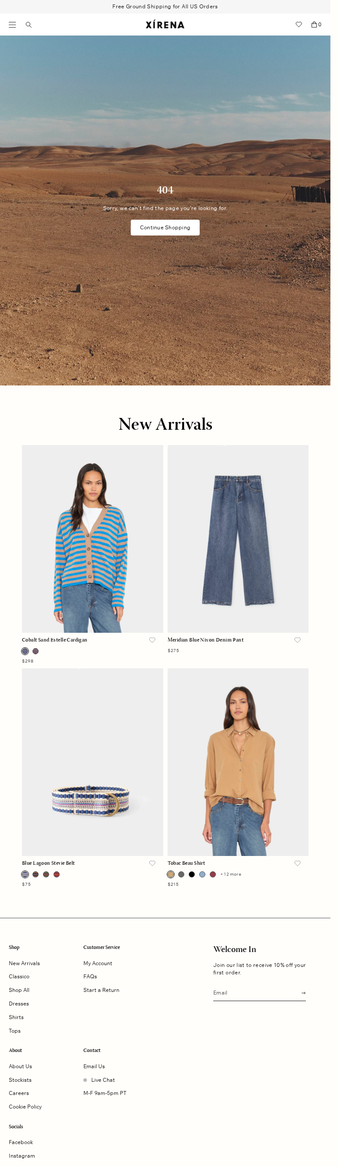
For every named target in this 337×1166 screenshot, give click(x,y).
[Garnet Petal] (35, 651)
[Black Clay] (35, 874)
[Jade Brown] (46, 874)
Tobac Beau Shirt (186, 863)
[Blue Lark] (202, 874)
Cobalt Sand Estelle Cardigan (55, 640)
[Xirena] (165, 24)
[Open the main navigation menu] (12, 25)
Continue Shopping (165, 227)
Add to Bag (92, 616)
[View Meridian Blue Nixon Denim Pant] (238, 539)
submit (301, 992)
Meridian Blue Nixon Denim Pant (206, 640)
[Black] (192, 874)
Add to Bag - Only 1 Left (238, 616)
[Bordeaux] (213, 874)
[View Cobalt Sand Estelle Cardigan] (92, 539)
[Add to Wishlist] (152, 640)
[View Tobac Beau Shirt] (238, 762)
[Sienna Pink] (57, 874)
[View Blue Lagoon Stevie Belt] (92, 762)
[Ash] (181, 874)
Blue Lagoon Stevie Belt (48, 863)
